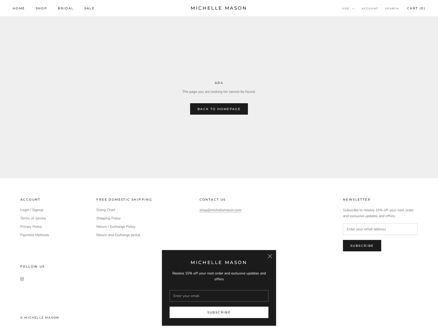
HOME (19, 8)
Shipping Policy (108, 218)
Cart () (416, 8)
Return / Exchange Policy (115, 226)
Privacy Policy (31, 226)
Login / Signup (31, 209)
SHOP (41, 8)
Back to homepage (219, 109)
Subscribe (219, 312)
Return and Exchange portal (118, 235)
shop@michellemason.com (220, 210)
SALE (89, 8)
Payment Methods (34, 235)
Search (392, 8)
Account (370, 8)
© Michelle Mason (39, 317)
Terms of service (33, 218)
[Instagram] (22, 279)
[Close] (270, 256)
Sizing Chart (105, 209)
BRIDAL (66, 8)
